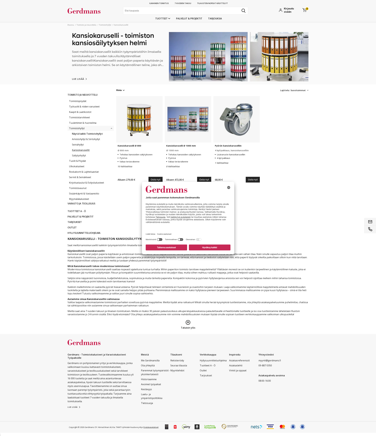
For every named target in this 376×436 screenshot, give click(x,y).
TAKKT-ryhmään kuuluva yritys (129, 427)
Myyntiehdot (177, 370)
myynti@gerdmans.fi (269, 360)
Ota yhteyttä (148, 365)
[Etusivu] (90, 11)
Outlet (72, 227)
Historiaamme (149, 379)
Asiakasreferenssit (239, 360)
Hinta (119, 90)
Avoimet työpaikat (151, 384)
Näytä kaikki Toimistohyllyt (87, 133)
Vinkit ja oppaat (237, 370)
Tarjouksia (215, 18)
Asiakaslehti (235, 365)
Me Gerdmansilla (150, 360)
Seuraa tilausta (178, 365)
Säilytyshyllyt (79, 155)
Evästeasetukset (150, 427)
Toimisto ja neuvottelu (82, 94)
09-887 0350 (265, 365)
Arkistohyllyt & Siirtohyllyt (86, 139)
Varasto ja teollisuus (81, 203)
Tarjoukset (75, 222)
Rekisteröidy (177, 360)
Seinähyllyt (78, 144)
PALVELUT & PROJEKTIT (189, 18)
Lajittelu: (285, 90)
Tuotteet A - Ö (77, 211)
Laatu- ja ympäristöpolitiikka (151, 396)
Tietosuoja (147, 403)
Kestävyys (146, 389)
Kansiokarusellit (81, 150)
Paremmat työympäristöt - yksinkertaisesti (155, 372)
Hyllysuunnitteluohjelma (84, 233)
